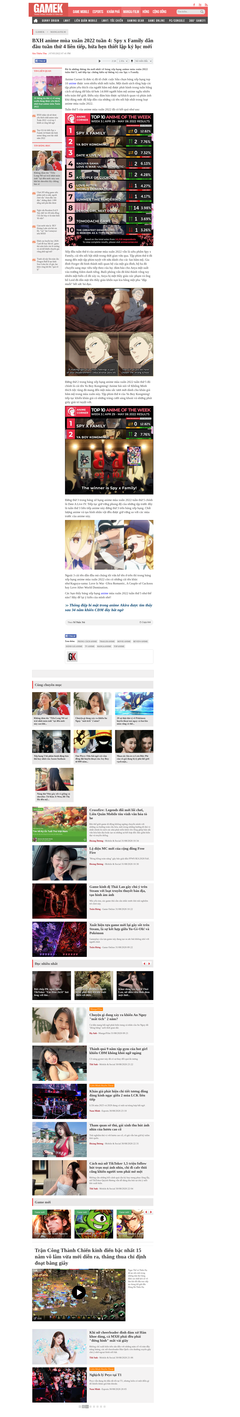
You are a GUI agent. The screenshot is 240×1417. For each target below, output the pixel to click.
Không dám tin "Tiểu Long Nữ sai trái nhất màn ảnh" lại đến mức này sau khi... (51, 721)
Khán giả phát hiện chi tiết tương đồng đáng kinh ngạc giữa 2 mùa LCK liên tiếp (118, 1095)
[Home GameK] (35, 20)
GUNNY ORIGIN (50, 20)
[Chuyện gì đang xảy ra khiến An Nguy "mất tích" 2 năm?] (93, 704)
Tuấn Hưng (95, 909)
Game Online (108, 909)
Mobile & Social (113, 840)
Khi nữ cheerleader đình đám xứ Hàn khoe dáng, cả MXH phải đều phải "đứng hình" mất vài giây (117, 1336)
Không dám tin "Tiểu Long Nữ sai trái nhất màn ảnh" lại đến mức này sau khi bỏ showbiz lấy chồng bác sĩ (47, 178)
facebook (194, 5)
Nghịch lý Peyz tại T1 (105, 1375)
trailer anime (107, 641)
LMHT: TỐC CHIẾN (112, 20)
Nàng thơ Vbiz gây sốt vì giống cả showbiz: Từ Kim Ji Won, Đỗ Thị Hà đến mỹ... (53, 796)
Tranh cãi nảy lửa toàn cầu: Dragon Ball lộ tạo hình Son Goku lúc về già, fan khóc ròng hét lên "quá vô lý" (48, 264)
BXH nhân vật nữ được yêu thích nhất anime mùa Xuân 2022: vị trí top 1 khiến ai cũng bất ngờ (47, 119)
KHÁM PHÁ (113, 11)
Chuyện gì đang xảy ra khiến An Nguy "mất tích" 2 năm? (91, 719)
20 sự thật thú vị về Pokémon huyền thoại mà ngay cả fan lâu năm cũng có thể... (132, 721)
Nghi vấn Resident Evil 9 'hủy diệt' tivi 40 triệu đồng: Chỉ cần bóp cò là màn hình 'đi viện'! (48, 214)
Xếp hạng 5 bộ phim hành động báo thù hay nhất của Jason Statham (51, 757)
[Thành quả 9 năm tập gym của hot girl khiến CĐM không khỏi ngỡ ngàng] (59, 1063)
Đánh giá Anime (74, 646)
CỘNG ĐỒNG (159, 11)
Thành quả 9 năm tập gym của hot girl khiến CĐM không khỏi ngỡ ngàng (118, 1051)
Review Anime (140, 641)
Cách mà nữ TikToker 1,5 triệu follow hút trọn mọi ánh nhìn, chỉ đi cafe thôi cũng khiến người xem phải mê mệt (118, 1167)
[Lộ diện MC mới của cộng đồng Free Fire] (59, 862)
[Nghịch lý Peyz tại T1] (59, 1385)
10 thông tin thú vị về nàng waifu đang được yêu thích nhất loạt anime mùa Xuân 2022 (47, 102)
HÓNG (145, 11)
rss (206, 5)
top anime (119, 646)
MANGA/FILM (131, 11)
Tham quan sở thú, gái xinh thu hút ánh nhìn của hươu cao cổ (119, 1127)
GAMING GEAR (135, 20)
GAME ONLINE (156, 20)
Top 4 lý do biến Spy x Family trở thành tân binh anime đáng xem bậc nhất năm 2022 (47, 134)
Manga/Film (58, 32)
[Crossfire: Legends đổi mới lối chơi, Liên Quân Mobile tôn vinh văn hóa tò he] (59, 824)
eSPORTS (98, 11)
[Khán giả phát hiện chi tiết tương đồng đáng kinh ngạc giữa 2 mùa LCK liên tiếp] (59, 1101)
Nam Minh (94, 1110)
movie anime (124, 641)
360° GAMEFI (197, 20)
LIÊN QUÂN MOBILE (86, 20)
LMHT (67, 20)
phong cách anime (87, 641)
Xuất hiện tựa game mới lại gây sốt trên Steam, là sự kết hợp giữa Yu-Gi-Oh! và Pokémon (119, 929)
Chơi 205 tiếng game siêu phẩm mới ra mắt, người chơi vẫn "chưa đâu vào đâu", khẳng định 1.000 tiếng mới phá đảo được (47, 197)
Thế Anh (93, 1064)
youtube (200, 5)
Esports (105, 1110)
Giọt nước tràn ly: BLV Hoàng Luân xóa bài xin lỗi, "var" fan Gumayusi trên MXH (47, 229)
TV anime (90, 646)
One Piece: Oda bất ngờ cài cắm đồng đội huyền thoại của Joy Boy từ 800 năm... (92, 759)
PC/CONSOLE (177, 20)
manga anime (104, 646)
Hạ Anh (93, 1033)
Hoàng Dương (96, 840)
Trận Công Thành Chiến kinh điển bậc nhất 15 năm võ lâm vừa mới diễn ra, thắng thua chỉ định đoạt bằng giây (90, 1256)
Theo (109, 622)
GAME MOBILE (81, 11)
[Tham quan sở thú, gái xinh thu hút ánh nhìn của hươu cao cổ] (59, 1139)
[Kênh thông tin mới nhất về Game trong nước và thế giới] (48, 10)
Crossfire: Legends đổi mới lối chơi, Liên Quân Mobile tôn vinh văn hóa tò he (118, 814)
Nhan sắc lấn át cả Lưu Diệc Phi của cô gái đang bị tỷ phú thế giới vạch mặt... (133, 759)
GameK (40, 32)
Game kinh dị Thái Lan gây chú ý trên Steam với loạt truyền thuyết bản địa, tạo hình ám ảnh (118, 891)
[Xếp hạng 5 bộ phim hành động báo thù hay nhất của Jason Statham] (51, 742)
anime (72, 83)
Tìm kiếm (202, 11)
